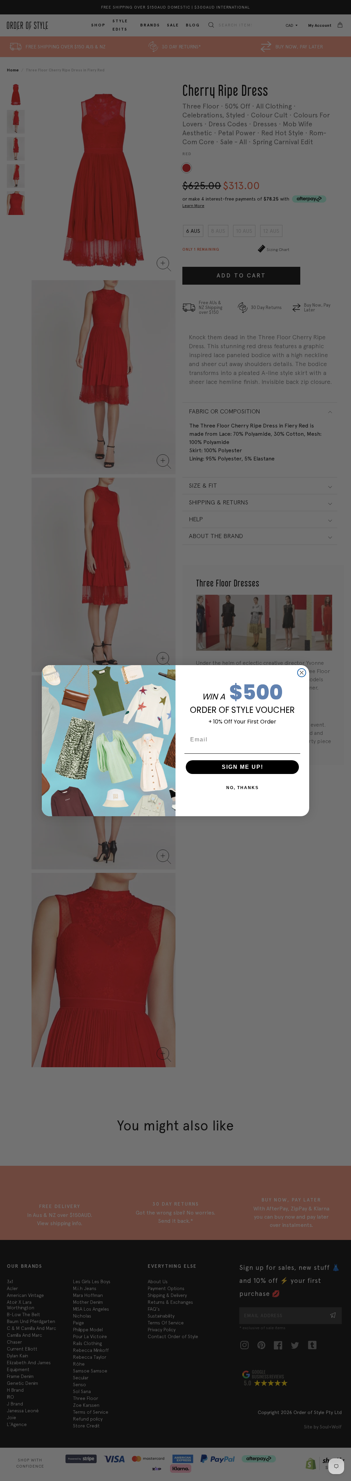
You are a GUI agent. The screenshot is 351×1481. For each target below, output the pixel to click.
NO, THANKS (242, 787)
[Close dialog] (302, 673)
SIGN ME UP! (242, 767)
